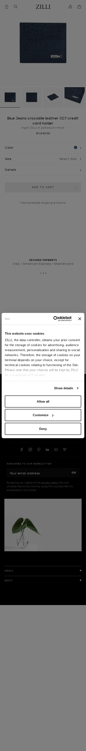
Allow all (43, 401)
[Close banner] (79, 318)
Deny (43, 428)
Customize (40, 415)
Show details (63, 388)
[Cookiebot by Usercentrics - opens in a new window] (54, 318)
